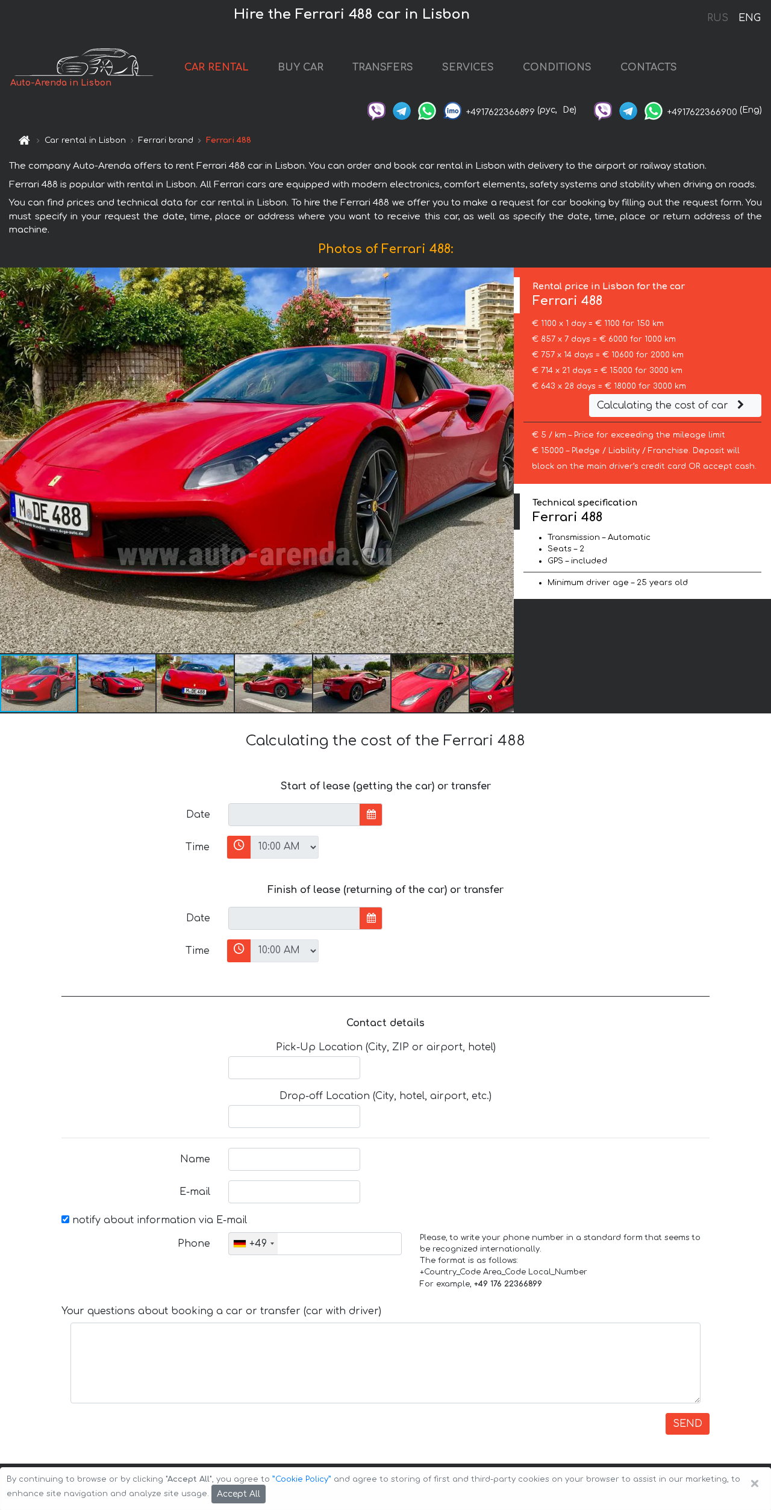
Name (195, 1159)
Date (198, 814)
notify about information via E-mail (158, 1220)
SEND (687, 1423)
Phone (194, 1243)
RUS (717, 18)
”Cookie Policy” (301, 1479)
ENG (749, 18)
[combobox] (253, 1244)
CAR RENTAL (216, 67)
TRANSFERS (382, 67)
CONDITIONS (557, 67)
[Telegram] (401, 109)
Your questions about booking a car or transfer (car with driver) (221, 1311)
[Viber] (376, 109)
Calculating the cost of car (664, 405)
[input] (294, 814)
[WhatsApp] (427, 109)
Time (198, 847)
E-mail (194, 1191)
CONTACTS (648, 67)
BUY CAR (300, 67)
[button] (117, 683)
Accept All (238, 1494)
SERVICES (468, 67)
